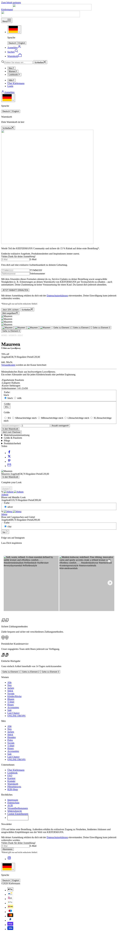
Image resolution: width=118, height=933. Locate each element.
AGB (10, 805)
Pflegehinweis (14, 786)
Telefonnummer (37, 273)
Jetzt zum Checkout (11, 432)
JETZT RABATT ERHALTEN (15, 290)
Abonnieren (7, 849)
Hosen (10, 704)
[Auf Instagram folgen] (9, 859)
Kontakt (11, 781)
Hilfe (11, 80)
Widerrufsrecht (14, 811)
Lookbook (12, 772)
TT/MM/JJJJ (36, 270)
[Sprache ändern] (14, 29)
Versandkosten (8, 365)
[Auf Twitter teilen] (9, 457)
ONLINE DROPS (16, 715)
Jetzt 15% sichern (10, 310)
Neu (9, 685)
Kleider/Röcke (14, 696)
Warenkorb (12, 784)
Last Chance (13, 713)
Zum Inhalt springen (11, 2)
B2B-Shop (12, 789)
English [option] (21, 43)
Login (10, 86)
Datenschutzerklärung (57, 295)
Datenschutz (13, 802)
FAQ (9, 775)
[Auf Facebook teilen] (9, 453)
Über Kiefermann (15, 83)
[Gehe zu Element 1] (7, 327)
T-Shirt (10, 702)
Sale (20, 335)
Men (10, 68)
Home (4, 335)
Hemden (11, 737)
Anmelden (9, 92)
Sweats (10, 693)
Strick (10, 690)
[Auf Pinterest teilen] (9, 461)
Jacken (10, 688)
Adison (4, 494)
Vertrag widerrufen (18, 817)
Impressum (12, 800)
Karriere (11, 778)
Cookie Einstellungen (17, 813)
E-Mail (33, 259)
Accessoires (13, 707)
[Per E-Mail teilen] (9, 466)
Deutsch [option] (12, 43)
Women (12, 71)
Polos (10, 740)
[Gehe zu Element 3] (32, 327)
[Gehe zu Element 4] (45, 327)
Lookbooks (13, 75)
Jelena (4, 514)
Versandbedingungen (17, 808)
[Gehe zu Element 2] (20, 327)
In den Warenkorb (10, 429)
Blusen (10, 699)
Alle (9, 682)
